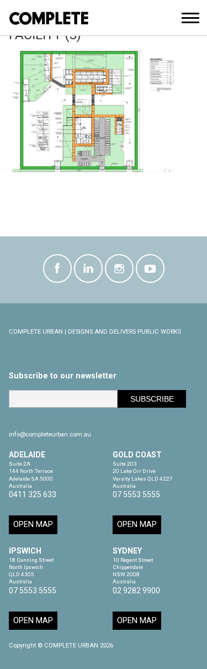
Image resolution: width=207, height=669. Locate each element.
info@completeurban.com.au (50, 434)
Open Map (33, 524)
